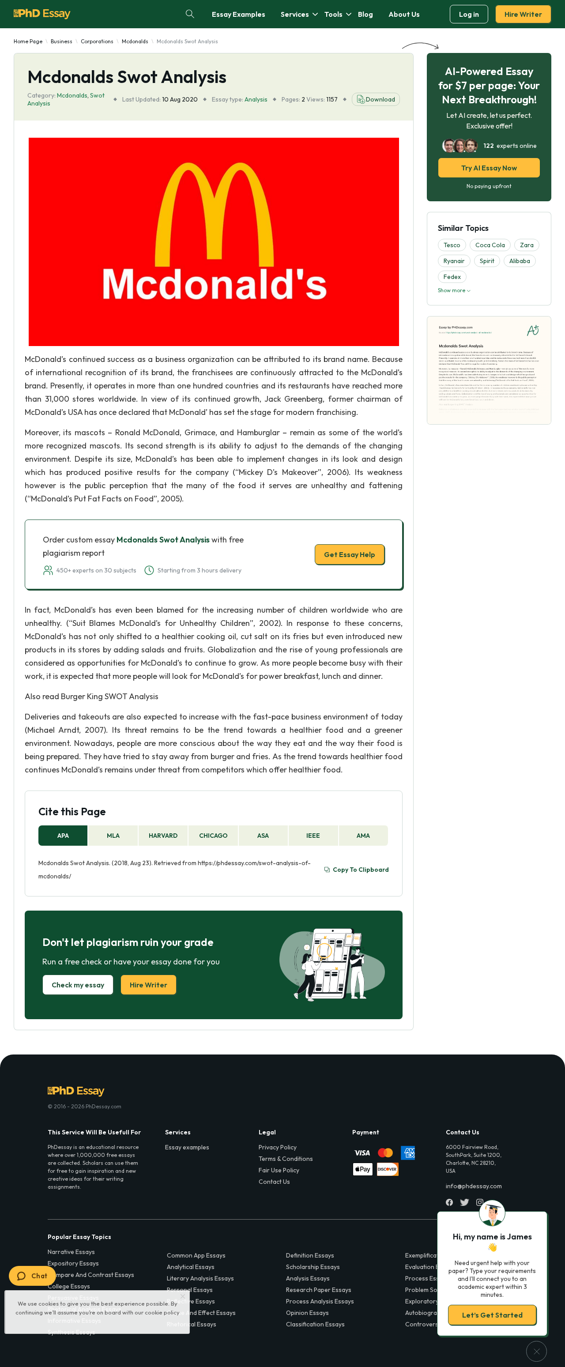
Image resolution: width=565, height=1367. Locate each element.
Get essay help (155, 745)
